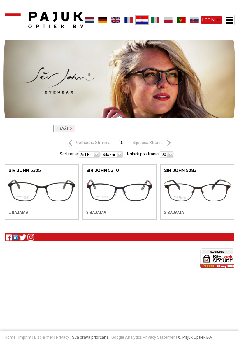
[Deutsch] (103, 20)
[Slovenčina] (194, 20)
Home (10, 337)
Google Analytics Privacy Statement (144, 337)
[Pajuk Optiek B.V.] (44, 20)
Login (208, 19)
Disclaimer (43, 337)
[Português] (181, 20)
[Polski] (168, 20)
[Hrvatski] (142, 20)
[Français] (129, 20)
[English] (116, 20)
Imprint (24, 337)
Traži (62, 128)
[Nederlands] (89, 20)
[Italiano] (155, 20)
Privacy (62, 337)
